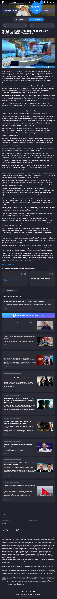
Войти (52, 2)
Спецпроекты (5, 511)
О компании (4, 508)
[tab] (20, 19)
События (31, 517)
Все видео (4, 523)
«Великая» (9, 554)
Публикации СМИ (33, 520)
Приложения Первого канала (8, 517)
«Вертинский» (15, 554)
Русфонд (15, 71)
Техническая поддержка (35, 514)
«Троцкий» (4, 554)
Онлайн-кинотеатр (6, 514)
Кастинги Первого (6, 520)
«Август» (13, 552)
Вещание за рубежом (20, 532)
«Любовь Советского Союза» (23, 552)
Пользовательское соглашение (36, 508)
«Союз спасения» (34, 552)
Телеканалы (14, 574)
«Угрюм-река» (42, 552)
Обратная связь (33, 511)
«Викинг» (48, 552)
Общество (10, 290)
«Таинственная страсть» (25, 554)
